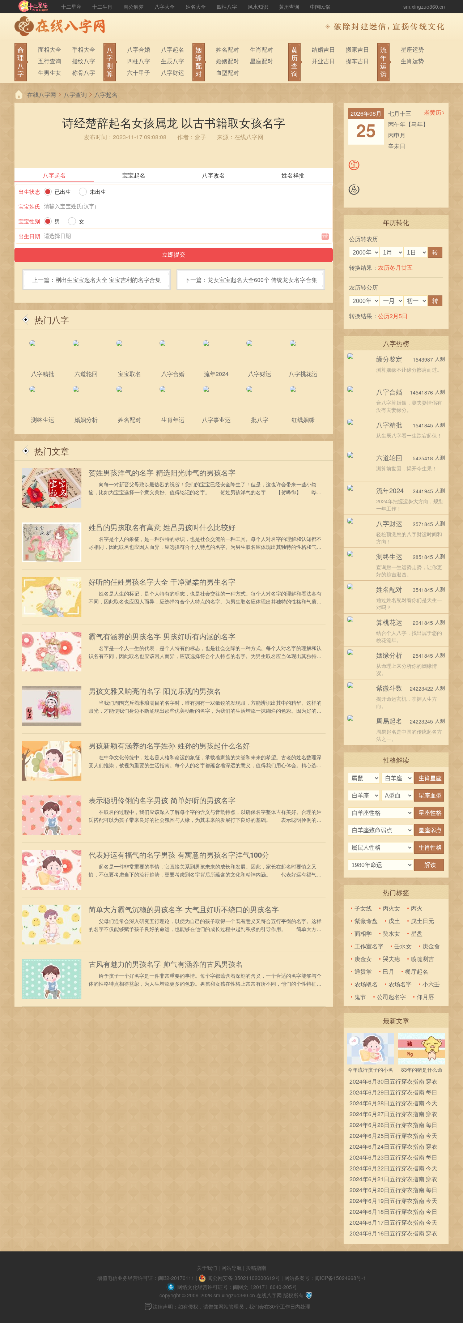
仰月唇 (425, 997)
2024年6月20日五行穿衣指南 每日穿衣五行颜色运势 (393, 1190)
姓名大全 (196, 6)
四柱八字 (227, 6)
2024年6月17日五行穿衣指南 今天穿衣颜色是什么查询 (393, 1223)
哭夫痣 (391, 959)
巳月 (388, 971)
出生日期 (29, 236)
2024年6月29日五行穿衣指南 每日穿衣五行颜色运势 (393, 1093)
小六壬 (431, 984)
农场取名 (366, 984)
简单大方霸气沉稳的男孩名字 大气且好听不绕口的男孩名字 (184, 909)
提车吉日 (357, 61)
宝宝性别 (29, 221)
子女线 (363, 908)
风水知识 (258, 6)
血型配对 (227, 72)
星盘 (416, 933)
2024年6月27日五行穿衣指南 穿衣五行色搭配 (393, 1114)
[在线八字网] (61, 27)
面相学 (363, 933)
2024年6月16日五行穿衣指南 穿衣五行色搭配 (393, 1234)
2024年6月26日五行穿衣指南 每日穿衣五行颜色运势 (393, 1125)
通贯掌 (363, 971)
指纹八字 (83, 61)
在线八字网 (41, 94)
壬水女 (403, 946)
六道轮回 (389, 457)
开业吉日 (323, 61)
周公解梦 (133, 6)
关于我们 (207, 1267)
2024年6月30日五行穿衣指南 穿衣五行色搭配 (393, 1082)
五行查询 (49, 61)
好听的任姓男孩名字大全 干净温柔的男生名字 (162, 581)
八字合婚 (138, 49)
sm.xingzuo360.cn (424, 6)
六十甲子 (138, 72)
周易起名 (389, 720)
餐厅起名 (416, 971)
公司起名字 (391, 997)
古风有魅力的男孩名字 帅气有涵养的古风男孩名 (166, 964)
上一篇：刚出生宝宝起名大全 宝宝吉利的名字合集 (96, 280)
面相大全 (49, 49)
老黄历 (432, 112)
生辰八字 (172, 61)
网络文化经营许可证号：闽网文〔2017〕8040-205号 (237, 1286)
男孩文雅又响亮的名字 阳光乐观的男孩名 (155, 691)
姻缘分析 (389, 655)
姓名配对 (227, 49)
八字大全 (164, 6)
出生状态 (29, 191)
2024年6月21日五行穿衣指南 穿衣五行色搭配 (393, 1180)
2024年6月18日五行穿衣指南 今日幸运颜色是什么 (393, 1212)
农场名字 (400, 984)
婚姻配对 (227, 61)
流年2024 (390, 490)
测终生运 (389, 556)
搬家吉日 (357, 49)
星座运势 (412, 49)
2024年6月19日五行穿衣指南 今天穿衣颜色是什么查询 (393, 1201)
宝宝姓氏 (29, 206)
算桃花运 (389, 622)
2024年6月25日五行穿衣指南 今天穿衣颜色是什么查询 (393, 1136)
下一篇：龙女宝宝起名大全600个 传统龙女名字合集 (250, 280)
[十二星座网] (33, 6)
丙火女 (391, 908)
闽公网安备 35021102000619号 (244, 1277)
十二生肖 (102, 6)
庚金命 (431, 946)
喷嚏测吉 (422, 959)
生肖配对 (261, 49)
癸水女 (391, 933)
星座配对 (261, 61)
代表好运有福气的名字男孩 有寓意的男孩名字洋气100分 (179, 854)
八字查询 (75, 94)
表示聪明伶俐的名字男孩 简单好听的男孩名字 (162, 800)
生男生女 (49, 72)
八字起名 (172, 49)
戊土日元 (422, 921)
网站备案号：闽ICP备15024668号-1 (325, 1277)
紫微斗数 (389, 687)
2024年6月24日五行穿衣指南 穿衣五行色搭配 (393, 1147)
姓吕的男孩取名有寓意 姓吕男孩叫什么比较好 (162, 527)
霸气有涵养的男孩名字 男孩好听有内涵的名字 (162, 636)
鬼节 (360, 997)
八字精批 (389, 424)
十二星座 (71, 6)
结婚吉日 (323, 49)
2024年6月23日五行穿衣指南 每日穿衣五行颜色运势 (393, 1158)
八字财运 (172, 72)
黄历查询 (289, 6)
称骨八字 (83, 72)
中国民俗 (320, 6)
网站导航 (231, 1267)
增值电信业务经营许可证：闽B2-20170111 (145, 1277)
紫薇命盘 (366, 921)
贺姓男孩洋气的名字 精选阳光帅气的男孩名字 (162, 472)
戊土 (394, 921)
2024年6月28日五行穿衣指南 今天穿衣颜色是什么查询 (393, 1104)
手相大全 (83, 49)
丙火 (416, 908)
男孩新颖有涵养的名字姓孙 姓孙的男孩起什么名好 (169, 745)
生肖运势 (412, 61)
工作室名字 (368, 946)
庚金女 (363, 959)
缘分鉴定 (389, 358)
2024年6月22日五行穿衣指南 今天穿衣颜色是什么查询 (393, 1169)
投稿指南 (256, 1267)
